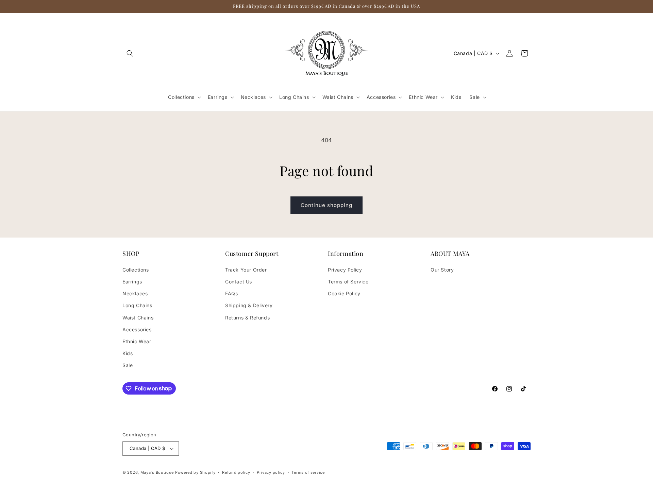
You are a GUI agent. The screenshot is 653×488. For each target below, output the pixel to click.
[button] (129, 53)
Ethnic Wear (136, 341)
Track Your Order (246, 270)
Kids (127, 353)
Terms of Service (348, 281)
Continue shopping (326, 205)
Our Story (442, 270)
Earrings (132, 281)
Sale (127, 365)
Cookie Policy (344, 293)
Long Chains (137, 305)
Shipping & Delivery (248, 305)
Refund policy (236, 472)
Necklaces (135, 293)
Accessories (137, 329)
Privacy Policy (345, 270)
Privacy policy (271, 472)
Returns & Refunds (247, 317)
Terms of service (307, 472)
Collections (135, 270)
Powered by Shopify (195, 472)
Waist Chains (137, 317)
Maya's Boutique (157, 472)
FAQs (231, 293)
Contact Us (238, 281)
